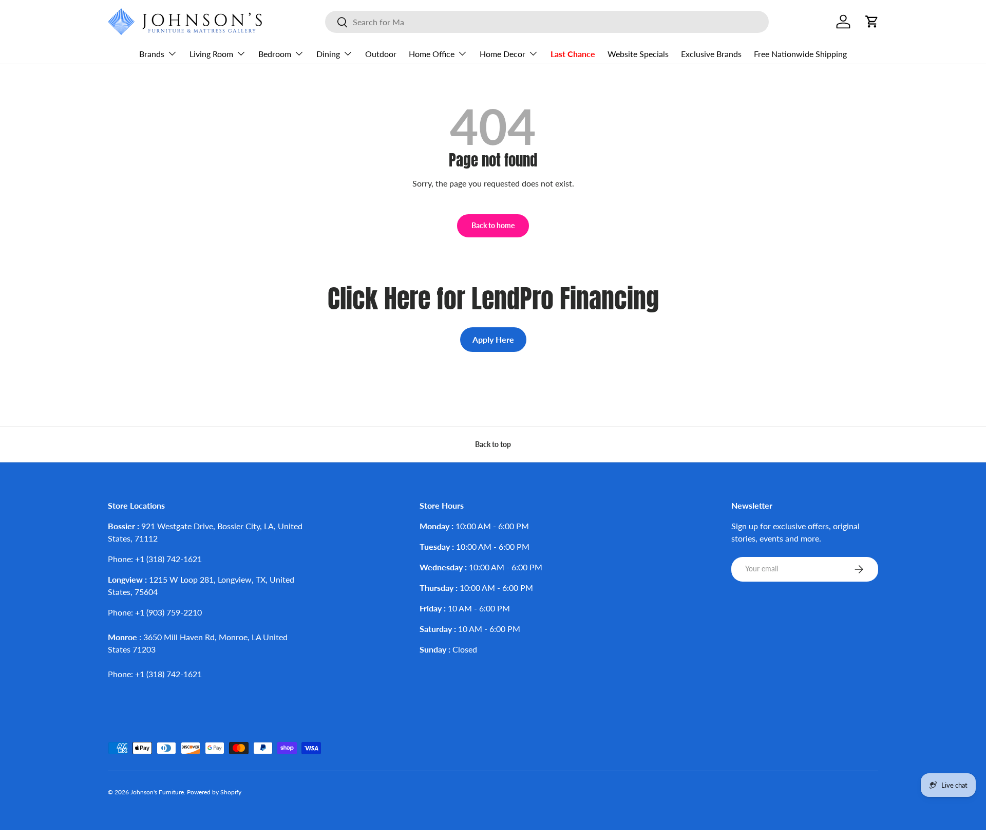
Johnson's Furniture (157, 792)
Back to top (493, 444)
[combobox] (547, 22)
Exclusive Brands (711, 54)
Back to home (493, 225)
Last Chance (573, 54)
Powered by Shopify (214, 792)
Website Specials (638, 54)
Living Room (211, 54)
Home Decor (502, 54)
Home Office (431, 54)
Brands (151, 54)
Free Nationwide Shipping (800, 54)
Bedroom (274, 54)
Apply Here (493, 339)
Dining (328, 54)
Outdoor (380, 54)
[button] (872, 21)
